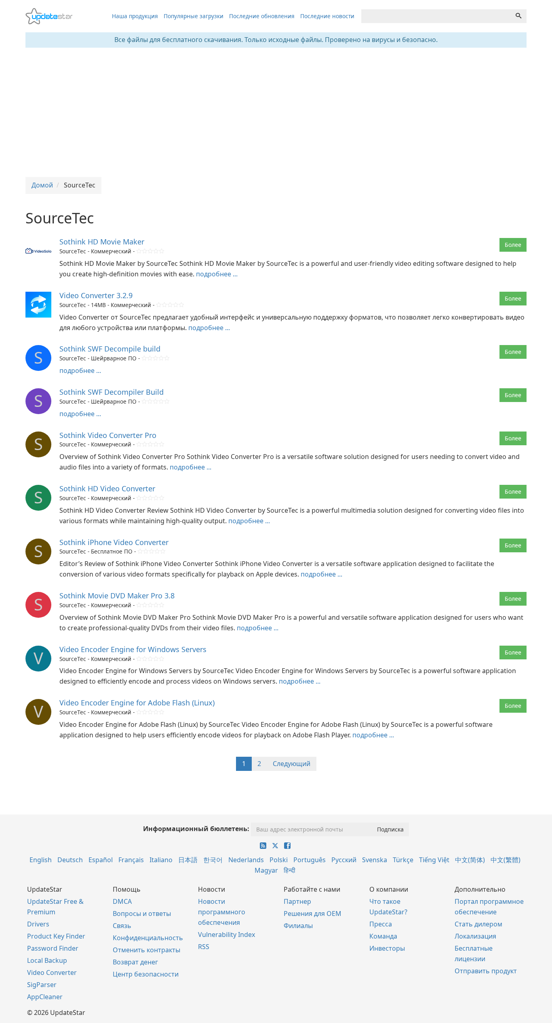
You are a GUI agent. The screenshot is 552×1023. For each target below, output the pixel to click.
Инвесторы (387, 948)
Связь (122, 925)
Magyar (266, 870)
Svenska (374, 859)
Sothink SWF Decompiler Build (111, 392)
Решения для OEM (312, 913)
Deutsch (70, 859)
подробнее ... (217, 273)
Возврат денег (135, 962)
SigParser (42, 984)
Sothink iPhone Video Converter (114, 542)
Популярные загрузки (193, 16)
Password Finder (52, 948)
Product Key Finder (56, 936)
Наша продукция (135, 16)
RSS (203, 946)
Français (131, 859)
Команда (383, 936)
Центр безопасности (146, 974)
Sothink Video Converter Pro (107, 435)
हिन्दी (289, 870)
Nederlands (246, 859)
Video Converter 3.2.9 (96, 295)
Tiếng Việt (434, 859)
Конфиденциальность (148, 937)
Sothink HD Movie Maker (101, 241)
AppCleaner (45, 996)
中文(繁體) (505, 859)
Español (100, 859)
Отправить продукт (486, 970)
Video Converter (52, 972)
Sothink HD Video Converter (107, 488)
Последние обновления (262, 16)
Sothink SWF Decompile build (109, 349)
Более (513, 244)
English (40, 859)
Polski (279, 859)
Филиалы (298, 925)
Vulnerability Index (226, 934)
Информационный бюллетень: (196, 828)
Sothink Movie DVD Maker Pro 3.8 (117, 595)
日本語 (188, 859)
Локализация (475, 936)
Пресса (380, 924)
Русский (343, 859)
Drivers (38, 924)
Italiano (161, 859)
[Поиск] (518, 16)
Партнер (297, 901)
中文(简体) (470, 859)
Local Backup (47, 960)
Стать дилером (478, 924)
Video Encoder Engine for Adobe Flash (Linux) (137, 702)
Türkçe (403, 859)
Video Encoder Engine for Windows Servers (132, 649)
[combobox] (436, 16)
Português (309, 859)
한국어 (213, 859)
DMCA (122, 901)
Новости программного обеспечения (221, 912)
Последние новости (327, 16)
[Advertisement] (276, 112)
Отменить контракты (146, 949)
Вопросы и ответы (142, 913)
